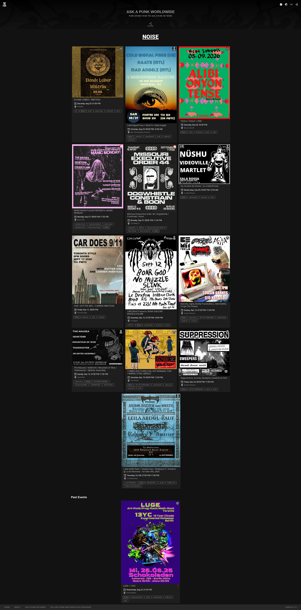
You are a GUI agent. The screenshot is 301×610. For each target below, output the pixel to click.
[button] (35, 607)
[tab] (150, 25)
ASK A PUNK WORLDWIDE (151, 12)
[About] (281, 4)
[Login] (296, 4)
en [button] (291, 4)
